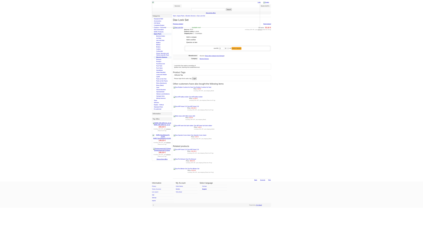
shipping (260, 29)
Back (255, 180)
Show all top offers (162, 159)
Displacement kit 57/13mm (162, 150)
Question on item (191, 42)
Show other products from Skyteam (214, 55)
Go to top (262, 180)
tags (153, 194)
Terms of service (156, 189)
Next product (267, 24)
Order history (179, 186)
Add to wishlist (191, 40)
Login (259, 2)
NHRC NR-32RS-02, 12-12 (162, 125)
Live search (155, 192)
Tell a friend (179, 192)
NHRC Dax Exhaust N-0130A (162, 138)
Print (269, 180)
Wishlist (178, 189)
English (204, 189)
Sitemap (154, 197)
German (204, 186)
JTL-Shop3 (259, 205)
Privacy (154, 186)
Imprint (154, 200)
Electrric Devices (204, 58)
